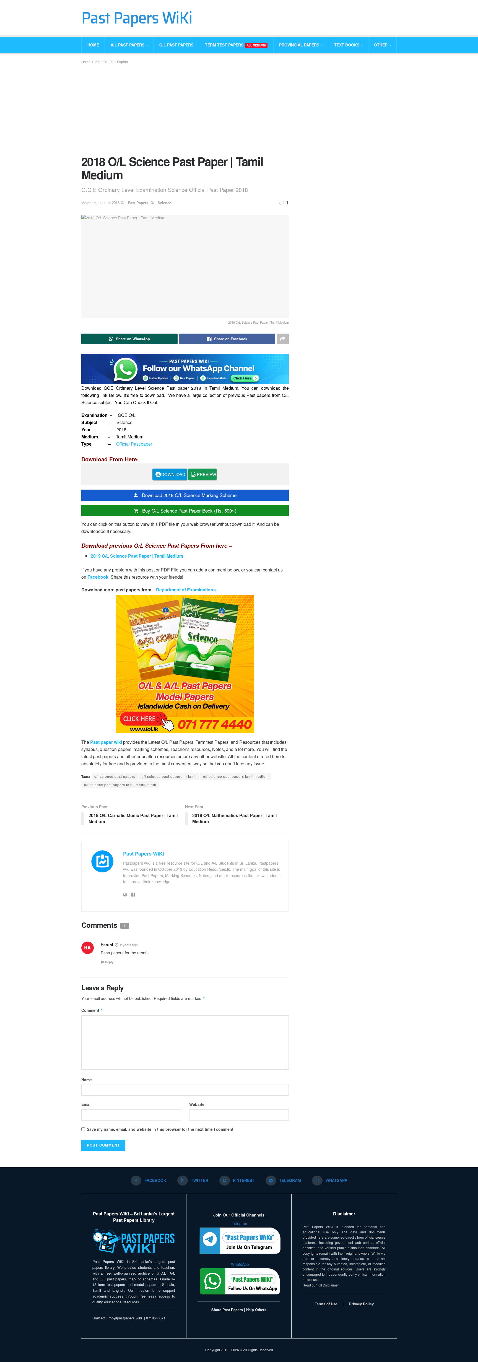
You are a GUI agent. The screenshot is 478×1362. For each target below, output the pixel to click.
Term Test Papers (235, 45)
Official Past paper (134, 444)
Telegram (240, 1223)
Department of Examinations (186, 589)
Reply (109, 962)
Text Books (346, 45)
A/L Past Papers (127, 45)
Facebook (97, 577)
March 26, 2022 (93, 202)
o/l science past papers (114, 776)
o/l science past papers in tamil (169, 776)
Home (93, 45)
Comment (92, 1010)
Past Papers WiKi (136, 17)
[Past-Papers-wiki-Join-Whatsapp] (185, 368)
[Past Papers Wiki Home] (133, 1241)
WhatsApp (240, 1264)
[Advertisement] (185, 109)
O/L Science (160, 202)
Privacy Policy (361, 1303)
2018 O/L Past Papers (111, 61)
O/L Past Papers (176, 45)
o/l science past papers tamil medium (236, 776)
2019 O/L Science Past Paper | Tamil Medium (137, 556)
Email (86, 1104)
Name (86, 1079)
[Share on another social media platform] (283, 339)
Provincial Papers (299, 45)
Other (381, 45)
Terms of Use (326, 1303)
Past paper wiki (106, 742)
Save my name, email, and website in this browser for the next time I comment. (161, 1129)
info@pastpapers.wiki (125, 1318)
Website (196, 1104)
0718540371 (155, 1318)
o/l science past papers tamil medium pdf (120, 784)
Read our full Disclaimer (321, 1285)
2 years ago (129, 944)
